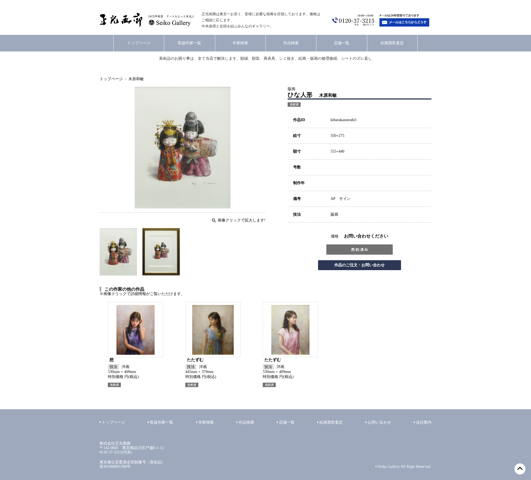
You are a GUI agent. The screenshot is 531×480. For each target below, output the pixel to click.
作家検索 (240, 43)
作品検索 (291, 43)
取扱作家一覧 (189, 43)
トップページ (138, 43)
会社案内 (423, 422)
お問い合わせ (379, 422)
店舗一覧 (341, 43)
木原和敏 (136, 79)
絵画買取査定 (392, 43)
